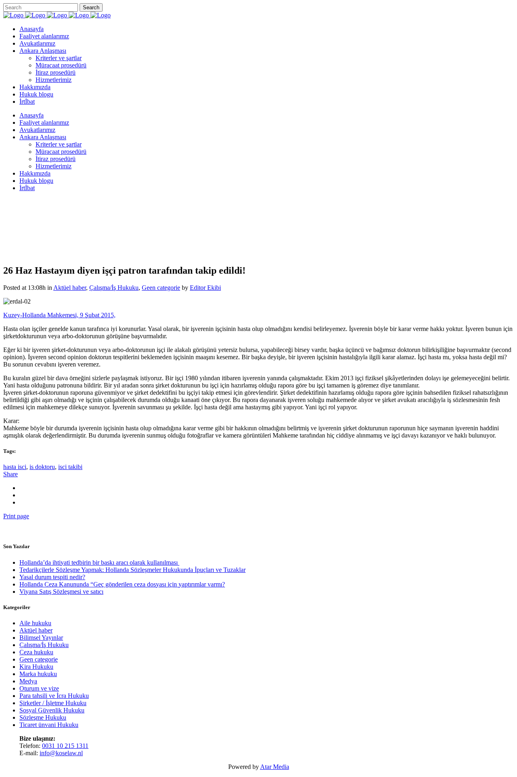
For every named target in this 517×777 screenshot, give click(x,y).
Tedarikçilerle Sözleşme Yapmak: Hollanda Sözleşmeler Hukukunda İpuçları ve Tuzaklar (132, 569)
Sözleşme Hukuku (42, 717)
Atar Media (274, 766)
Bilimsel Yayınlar (41, 637)
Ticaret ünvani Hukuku (48, 724)
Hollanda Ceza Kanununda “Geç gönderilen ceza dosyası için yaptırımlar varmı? (122, 584)
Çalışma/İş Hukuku (44, 644)
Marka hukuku (38, 673)
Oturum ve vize (39, 688)
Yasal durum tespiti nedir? (52, 577)
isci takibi (70, 466)
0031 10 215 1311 (65, 745)
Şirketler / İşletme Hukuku (52, 703)
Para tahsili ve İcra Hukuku (54, 695)
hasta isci (14, 466)
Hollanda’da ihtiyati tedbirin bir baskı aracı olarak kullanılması (99, 562)
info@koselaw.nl (61, 753)
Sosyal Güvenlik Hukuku (51, 710)
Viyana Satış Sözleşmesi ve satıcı (61, 591)
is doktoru (42, 466)
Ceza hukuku (36, 652)
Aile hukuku (35, 623)
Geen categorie (38, 659)
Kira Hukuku (36, 666)
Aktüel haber (36, 630)
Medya (28, 681)
